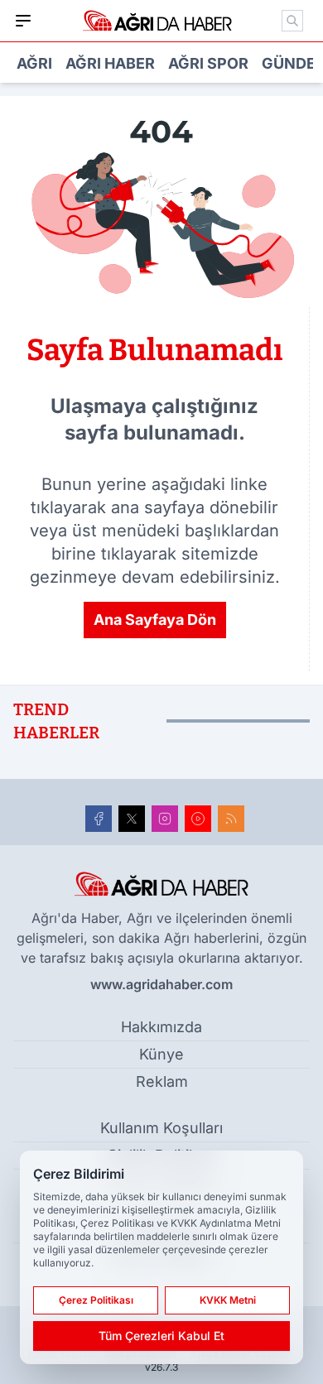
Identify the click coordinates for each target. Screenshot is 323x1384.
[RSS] (231, 818)
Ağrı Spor (208, 63)
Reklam (162, 1081)
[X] (131, 818)
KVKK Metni (228, 1300)
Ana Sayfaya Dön (155, 619)
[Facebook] (98, 818)
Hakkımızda (161, 1027)
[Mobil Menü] (23, 21)
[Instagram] (165, 818)
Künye (161, 1054)
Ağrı (34, 63)
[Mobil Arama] (292, 20)
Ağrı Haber (110, 63)
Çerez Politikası (96, 1300)
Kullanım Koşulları (161, 1128)
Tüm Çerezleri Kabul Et (161, 1336)
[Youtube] (198, 818)
